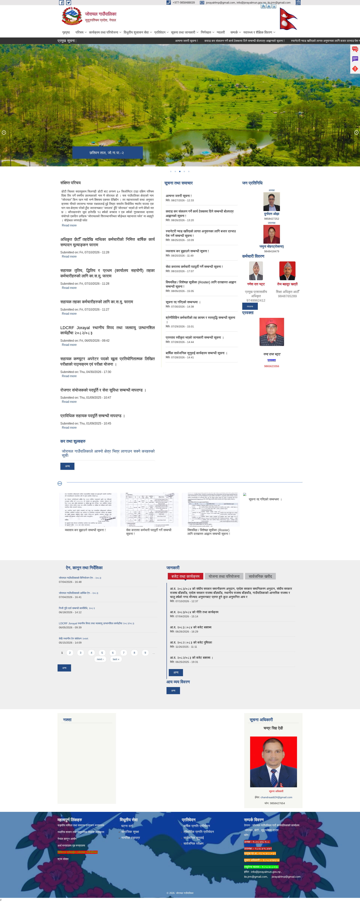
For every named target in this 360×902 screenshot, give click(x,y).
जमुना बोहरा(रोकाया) (272, 246)
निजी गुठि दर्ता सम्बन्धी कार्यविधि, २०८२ (77, 608)
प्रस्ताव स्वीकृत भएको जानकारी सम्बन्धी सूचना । (195, 337)
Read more (69, 225)
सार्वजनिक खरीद (260, 576)
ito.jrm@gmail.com (255, 876)
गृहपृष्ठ (66, 32)
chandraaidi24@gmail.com (276, 797)
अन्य (67, 466)
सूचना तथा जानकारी (183, 32)
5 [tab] (188, 171)
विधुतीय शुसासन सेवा (136, 32)
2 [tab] (175, 171)
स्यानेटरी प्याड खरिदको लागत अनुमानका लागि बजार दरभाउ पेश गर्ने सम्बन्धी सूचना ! (306, 40)
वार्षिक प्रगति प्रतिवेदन (197, 826)
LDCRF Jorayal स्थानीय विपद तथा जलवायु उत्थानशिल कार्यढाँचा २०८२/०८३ (96, 623)
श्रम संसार (63, 859)
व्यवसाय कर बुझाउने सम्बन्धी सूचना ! (187, 251)
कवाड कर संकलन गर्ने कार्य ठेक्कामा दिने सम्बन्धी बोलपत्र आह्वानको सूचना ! (215, 40)
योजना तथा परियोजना (224, 576)
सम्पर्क (234, 32)
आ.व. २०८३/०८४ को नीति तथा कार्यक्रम (194, 612)
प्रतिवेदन (159, 32)
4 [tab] (184, 171)
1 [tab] (170, 171)
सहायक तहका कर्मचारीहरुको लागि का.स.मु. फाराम (96, 301)
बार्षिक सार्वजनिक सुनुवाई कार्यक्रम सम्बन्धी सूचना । (197, 353)
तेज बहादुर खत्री (287, 284)
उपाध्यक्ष (271, 222)
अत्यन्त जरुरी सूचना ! (157, 40)
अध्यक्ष (272, 190)
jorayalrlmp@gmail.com (286, 876)
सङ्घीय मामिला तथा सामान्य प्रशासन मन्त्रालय (81, 825)
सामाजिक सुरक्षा (130, 832)
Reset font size (269, 6)
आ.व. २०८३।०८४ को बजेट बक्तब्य (190, 627)
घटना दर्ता (127, 826)
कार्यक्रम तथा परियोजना (103, 32)
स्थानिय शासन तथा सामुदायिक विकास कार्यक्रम (81, 832)
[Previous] (4, 132)
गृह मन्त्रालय (78, 845)
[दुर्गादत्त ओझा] (271, 201)
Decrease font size (274, 6)
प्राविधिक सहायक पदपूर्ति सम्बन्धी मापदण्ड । (92, 415)
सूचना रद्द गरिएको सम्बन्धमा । (183, 302)
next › (100, 659)
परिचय (79, 32)
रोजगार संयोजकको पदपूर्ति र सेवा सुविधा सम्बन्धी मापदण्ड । (103, 390)
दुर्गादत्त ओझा (271, 214)
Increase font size (263, 5)
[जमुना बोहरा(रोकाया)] (271, 234)
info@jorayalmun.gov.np (265, 871)
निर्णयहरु (206, 32)
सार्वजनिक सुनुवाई (194, 838)
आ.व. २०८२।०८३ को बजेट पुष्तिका (191, 642)
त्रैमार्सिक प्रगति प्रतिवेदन (199, 832)
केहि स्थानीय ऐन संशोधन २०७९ (73, 638)
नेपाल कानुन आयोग (67, 838)
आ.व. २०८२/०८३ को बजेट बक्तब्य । (191, 657)
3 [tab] (179, 171)
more (250, 306)
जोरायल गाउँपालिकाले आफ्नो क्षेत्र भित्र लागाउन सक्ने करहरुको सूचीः (108, 453)
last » (116, 659)
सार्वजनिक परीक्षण (193, 843)
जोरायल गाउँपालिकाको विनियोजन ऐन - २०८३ (80, 577)
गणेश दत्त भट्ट (256, 284)
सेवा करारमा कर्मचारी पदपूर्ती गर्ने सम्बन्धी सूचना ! (194, 267)
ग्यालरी (221, 32)
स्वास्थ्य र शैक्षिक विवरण (257, 32)
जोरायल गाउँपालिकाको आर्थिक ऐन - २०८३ (78, 592)
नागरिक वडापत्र (130, 838)
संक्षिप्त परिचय (70, 182)
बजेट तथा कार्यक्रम (186, 576)
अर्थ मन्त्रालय (64, 845)
